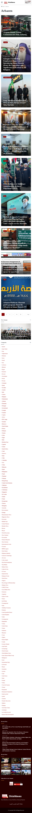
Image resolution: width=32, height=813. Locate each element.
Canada (3, 641)
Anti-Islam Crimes (6, 707)
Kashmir (4, 371)
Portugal (4, 405)
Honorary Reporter (21, 799)
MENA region (5, 548)
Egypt (3, 369)
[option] (16, 331)
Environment (5, 510)
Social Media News (6, 589)
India (3, 605)
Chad (3, 451)
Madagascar (4, 657)
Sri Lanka (4, 494)
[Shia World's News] (10, 2)
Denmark (4, 403)
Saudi (3, 360)
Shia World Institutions (7, 562)
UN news (4, 571)
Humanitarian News (6, 514)
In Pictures (4, 664)
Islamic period (5, 694)
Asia (3, 462)
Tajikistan (4, 485)
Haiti (3, 455)
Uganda (4, 444)
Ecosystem (4, 537)
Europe (3, 380)
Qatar (3, 678)
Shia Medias (4, 564)
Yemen (3, 628)
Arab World (4, 646)
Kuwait (3, 374)
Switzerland (5, 408)
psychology (4, 601)
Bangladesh (4, 621)
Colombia (4, 460)
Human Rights (5, 639)
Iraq (3, 351)
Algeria (3, 580)
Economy (4, 519)
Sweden (4, 387)
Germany (4, 383)
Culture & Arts (5, 569)
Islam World (4, 349)
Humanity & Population (7, 691)
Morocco (4, 424)
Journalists (4, 669)
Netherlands (5, 399)
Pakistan (4, 355)
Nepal (3, 474)
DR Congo (4, 419)
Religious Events (5, 576)
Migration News (5, 517)
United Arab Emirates (7, 483)
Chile (3, 458)
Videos (3, 682)
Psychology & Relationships (8, 582)
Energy (3, 512)
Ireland (3, 680)
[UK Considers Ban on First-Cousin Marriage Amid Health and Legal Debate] (6, 760)
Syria (3, 358)
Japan (3, 469)
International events (6, 544)
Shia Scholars (5, 542)
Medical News (5, 567)
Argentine (4, 594)
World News (4, 578)
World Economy (6, 532)
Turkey (3, 623)
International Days (6, 662)
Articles (3, 671)
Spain (3, 385)
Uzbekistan (4, 489)
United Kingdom (5, 614)
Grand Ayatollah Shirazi (7, 612)
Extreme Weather (5, 644)
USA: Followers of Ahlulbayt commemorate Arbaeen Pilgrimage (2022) (14, 186)
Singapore (4, 492)
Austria (3, 390)
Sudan (3, 616)
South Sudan (5, 426)
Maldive (3, 703)
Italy (3, 392)
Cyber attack (5, 560)
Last (28, 314)
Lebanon (4, 364)
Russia (3, 528)
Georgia (4, 410)
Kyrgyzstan (4, 501)
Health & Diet (5, 573)
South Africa (5, 449)
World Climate (5, 651)
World (3, 378)
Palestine (4, 610)
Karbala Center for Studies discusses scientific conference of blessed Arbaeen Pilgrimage (15, 127)
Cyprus (3, 415)
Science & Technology (7, 555)
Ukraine (4, 412)
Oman (3, 499)
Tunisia (3, 433)
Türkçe (21, 804)
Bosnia (3, 666)
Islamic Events (5, 596)
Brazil (3, 530)
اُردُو (18, 804)
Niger (3, 437)
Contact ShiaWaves (13, 799)
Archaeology (4, 648)
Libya (3, 435)
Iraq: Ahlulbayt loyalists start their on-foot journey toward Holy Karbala (14, 103)
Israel (3, 660)
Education (4, 592)
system (3, 696)
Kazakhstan (5, 487)
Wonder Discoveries (6, 700)
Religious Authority (6, 553)
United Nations (5, 523)
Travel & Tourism (6, 685)
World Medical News (6, 653)
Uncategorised (5, 619)
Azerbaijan (4, 376)
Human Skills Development (8, 714)
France (3, 635)
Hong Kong (5, 480)
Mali (3, 439)
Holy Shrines (5, 551)
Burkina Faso (5, 442)
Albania (4, 401)
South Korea (4, 675)
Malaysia (4, 467)
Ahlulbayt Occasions (6, 607)
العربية (11, 804)
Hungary (4, 705)
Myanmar (4, 632)
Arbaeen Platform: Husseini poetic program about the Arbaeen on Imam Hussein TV (15, 305)
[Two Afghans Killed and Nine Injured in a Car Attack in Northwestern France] (16, 772)
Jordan (3, 496)
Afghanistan (5, 353)
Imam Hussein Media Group (8, 655)
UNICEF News (5, 587)
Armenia (4, 698)
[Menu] (2, 3)
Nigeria (3, 637)
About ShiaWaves (4, 799)
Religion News (5, 585)
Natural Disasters (6, 539)
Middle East (5, 521)
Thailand (4, 476)
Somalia (4, 421)
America (4, 453)
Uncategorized (5, 603)
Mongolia (4, 505)
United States (5, 626)
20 (20, 314)
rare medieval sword (6, 712)
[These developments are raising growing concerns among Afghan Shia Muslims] (26, 766)
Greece (3, 394)
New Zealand (5, 535)
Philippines (4, 471)
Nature (3, 598)
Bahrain (4, 367)
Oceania (4, 546)
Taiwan (4, 503)
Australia (4, 508)
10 (16, 314)
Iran (3, 362)
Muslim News (5, 526)
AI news (4, 557)
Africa (3, 417)
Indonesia (4, 630)
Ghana (3, 446)
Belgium (4, 396)
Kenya (3, 428)
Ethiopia (4, 430)
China (3, 464)
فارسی (14, 804)
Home (3, 6)
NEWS (3, 346)
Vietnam (4, 478)
